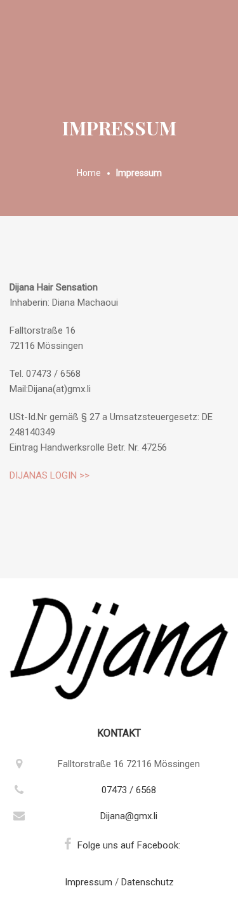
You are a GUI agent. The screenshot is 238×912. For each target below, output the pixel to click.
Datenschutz (147, 882)
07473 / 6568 (129, 790)
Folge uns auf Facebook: (128, 845)
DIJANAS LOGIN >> (49, 475)
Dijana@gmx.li (128, 816)
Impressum (88, 882)
